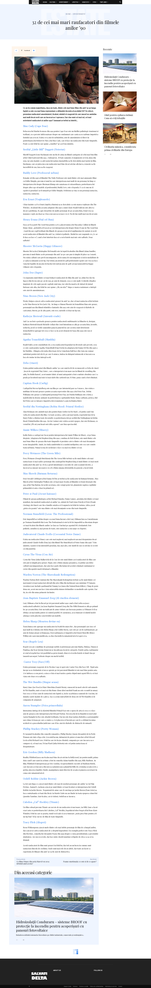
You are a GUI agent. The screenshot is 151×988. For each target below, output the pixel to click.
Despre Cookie (67, 986)
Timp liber (103, 2)
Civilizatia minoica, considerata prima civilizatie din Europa (120, 148)
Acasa (45, 2)
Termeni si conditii (83, 986)
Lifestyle (75, 2)
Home (68, 14)
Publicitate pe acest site (111, 986)
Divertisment (63, 2)
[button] (120, 2)
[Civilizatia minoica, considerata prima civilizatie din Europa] (120, 133)
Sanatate (85, 2)
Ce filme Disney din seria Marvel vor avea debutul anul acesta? (33, 862)
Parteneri (75, 986)
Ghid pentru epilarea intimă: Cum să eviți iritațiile (118, 116)
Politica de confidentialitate (96, 986)
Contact (120, 986)
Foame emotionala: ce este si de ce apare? (80, 861)
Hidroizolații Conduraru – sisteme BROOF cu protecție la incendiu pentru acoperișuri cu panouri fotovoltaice (51, 925)
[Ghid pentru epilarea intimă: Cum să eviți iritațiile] (120, 101)
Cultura (52, 2)
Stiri (94, 2)
